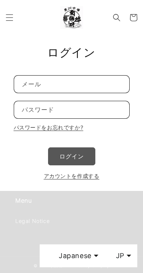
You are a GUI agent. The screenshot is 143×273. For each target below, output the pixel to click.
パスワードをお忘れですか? (49, 127)
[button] (9, 17)
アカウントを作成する (72, 176)
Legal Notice (32, 221)
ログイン (71, 156)
